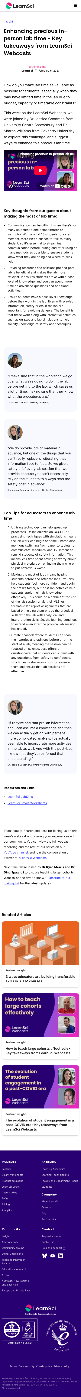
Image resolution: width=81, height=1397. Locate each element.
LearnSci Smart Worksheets (27, 803)
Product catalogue (12, 1180)
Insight (8, 21)
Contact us (47, 1242)
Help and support (53, 1248)
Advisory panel (10, 1242)
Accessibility (48, 1219)
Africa (5, 1275)
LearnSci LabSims (20, 797)
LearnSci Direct (11, 1186)
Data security (26, 1366)
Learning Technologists (55, 1174)
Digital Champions (12, 1253)
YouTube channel (16, 852)
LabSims (6, 1169)
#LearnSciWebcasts (32, 858)
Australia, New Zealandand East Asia (15, 1282)
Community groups (13, 1248)
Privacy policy (62, 1366)
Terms (13, 1366)
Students (46, 1186)
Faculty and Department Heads (59, 1180)
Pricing (6, 1204)
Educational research (14, 1269)
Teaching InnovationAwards (13, 1261)
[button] (75, 5)
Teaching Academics (53, 1169)
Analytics (7, 1210)
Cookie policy (44, 1366)
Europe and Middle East (16, 1290)
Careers (46, 1207)
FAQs (5, 1198)
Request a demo (51, 1236)
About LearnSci (50, 1201)
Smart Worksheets (12, 1174)
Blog (44, 1213)
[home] (19, 5)
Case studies (9, 1192)
